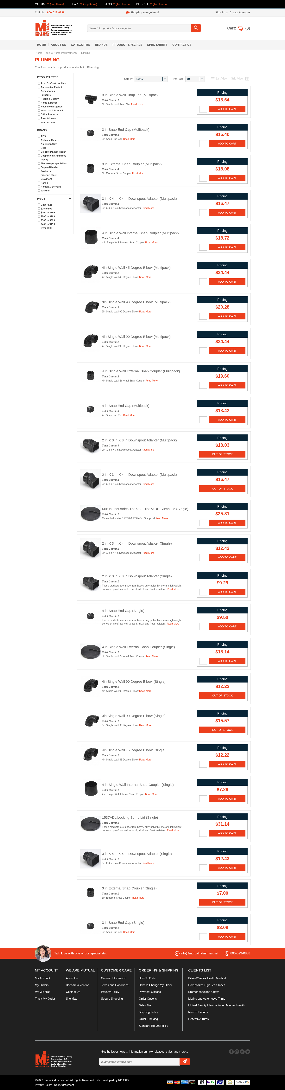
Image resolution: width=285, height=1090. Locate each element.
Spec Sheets (157, 44)
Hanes (44, 183)
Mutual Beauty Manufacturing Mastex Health (216, 1005)
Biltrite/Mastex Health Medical (207, 978)
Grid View (237, 78)
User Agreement (64, 1084)
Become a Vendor (77, 985)
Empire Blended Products (49, 169)
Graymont (46, 179)
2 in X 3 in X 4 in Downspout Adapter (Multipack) (139, 475)
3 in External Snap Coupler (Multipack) (132, 164)
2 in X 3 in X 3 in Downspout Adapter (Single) (137, 576)
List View (221, 78)
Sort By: (128, 78)
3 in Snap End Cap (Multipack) (125, 129)
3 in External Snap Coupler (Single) (129, 888)
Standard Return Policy (153, 1025)
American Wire (49, 144)
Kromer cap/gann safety (203, 991)
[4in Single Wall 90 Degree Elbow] (90, 351)
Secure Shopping (112, 998)
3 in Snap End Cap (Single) (123, 923)
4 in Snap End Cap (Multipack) (125, 406)
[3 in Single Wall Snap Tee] (90, 109)
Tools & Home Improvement (60, 52)
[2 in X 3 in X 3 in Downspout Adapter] (90, 455)
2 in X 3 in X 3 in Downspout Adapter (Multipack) (139, 440)
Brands (101, 44)
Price (41, 198)
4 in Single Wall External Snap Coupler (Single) (138, 647)
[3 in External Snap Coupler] (90, 178)
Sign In (220, 12)
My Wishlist (42, 991)
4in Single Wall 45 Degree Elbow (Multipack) (136, 268)
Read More (137, 104)
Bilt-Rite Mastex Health (53, 152)
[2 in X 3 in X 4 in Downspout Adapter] (90, 489)
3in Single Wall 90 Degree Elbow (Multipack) (136, 302)
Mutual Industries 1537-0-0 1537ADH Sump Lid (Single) (145, 509)
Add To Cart (227, 109)
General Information (113, 978)
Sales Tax (145, 1005)
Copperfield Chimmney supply (53, 157)
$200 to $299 (48, 216)
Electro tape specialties (54, 163)
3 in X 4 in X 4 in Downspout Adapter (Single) (137, 854)
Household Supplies (52, 106)
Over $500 (46, 228)
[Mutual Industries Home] (54, 27)
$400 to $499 (48, 224)
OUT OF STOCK (222, 454)
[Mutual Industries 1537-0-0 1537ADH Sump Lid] (90, 523)
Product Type (47, 77)
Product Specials (127, 44)
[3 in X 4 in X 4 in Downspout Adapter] (90, 213)
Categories (80, 44)
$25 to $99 (46, 208)
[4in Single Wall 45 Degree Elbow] (90, 282)
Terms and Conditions (115, 985)
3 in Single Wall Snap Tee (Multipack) (131, 95)
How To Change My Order (155, 985)
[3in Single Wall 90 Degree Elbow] (90, 317)
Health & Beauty (50, 99)
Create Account (240, 12)
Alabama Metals (50, 140)
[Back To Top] (275, 544)
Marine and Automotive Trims (206, 998)
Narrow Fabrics (198, 1012)
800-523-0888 (56, 12)
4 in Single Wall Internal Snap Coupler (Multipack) (140, 233)
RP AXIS (123, 1080)
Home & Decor (49, 102)
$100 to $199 (48, 212)
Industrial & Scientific (52, 110)
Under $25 (46, 204)
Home (41, 44)
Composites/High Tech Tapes (206, 985)
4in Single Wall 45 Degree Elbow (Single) (134, 750)
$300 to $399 (48, 220)
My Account (42, 978)
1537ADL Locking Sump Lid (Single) (130, 817)
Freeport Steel (48, 175)
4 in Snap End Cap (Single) (123, 611)
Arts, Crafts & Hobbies (53, 83)
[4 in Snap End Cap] (90, 420)
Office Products (49, 114)
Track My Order (45, 998)
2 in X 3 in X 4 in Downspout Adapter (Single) (137, 543)
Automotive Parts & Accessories (51, 89)
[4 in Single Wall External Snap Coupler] (90, 386)
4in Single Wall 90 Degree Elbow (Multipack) (136, 337)
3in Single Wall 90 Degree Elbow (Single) (134, 716)
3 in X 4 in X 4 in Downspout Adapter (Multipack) (139, 199)
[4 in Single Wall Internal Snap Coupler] (90, 248)
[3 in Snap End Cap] (90, 144)
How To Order (147, 978)
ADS (43, 136)
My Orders (42, 985)
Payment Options (150, 991)
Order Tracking (148, 1019)
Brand (42, 130)
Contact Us (181, 44)
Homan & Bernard (51, 186)
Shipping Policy (148, 1012)
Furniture (46, 95)
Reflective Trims (198, 1019)
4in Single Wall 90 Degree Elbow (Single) (134, 681)
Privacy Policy (110, 991)
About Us (58, 44)
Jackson (45, 190)
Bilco (43, 148)
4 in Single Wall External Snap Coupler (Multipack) (141, 371)
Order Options (148, 998)
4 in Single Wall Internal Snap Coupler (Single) (138, 785)
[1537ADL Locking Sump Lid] (90, 834)
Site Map (71, 998)
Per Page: (178, 78)
